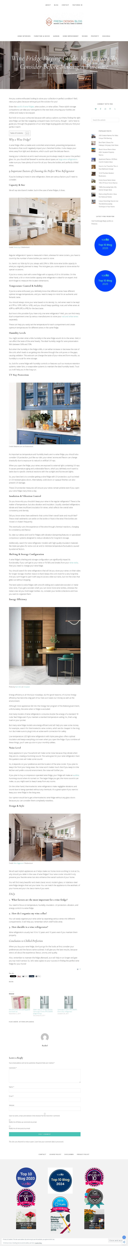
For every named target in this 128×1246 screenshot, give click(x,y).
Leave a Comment (89, 73)
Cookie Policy (55, 1154)
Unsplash (27, 687)
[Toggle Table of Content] (26, 133)
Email (11, 1096)
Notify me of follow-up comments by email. (23, 1122)
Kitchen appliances (26, 1021)
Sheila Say (17, 247)
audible (76, 775)
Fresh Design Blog (64, 20)
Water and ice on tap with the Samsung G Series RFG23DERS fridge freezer (43, 1012)
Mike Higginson (18, 863)
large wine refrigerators (68, 159)
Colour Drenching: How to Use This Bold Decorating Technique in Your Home (108, 204)
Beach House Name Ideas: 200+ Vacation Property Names (107, 152)
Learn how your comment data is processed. (49, 1142)
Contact (42, 1154)
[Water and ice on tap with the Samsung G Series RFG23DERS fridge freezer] (44, 1002)
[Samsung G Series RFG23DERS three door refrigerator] (69, 1002)
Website (11, 1105)
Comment (13, 1068)
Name (11, 1087)
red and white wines (70, 316)
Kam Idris (18, 687)
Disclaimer (69, 1154)
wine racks (74, 562)
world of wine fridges (25, 106)
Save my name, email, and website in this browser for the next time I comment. (34, 1116)
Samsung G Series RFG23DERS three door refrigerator (67, 1011)
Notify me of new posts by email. (19, 1128)
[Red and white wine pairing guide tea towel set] (20, 1002)
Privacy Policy (83, 1154)
